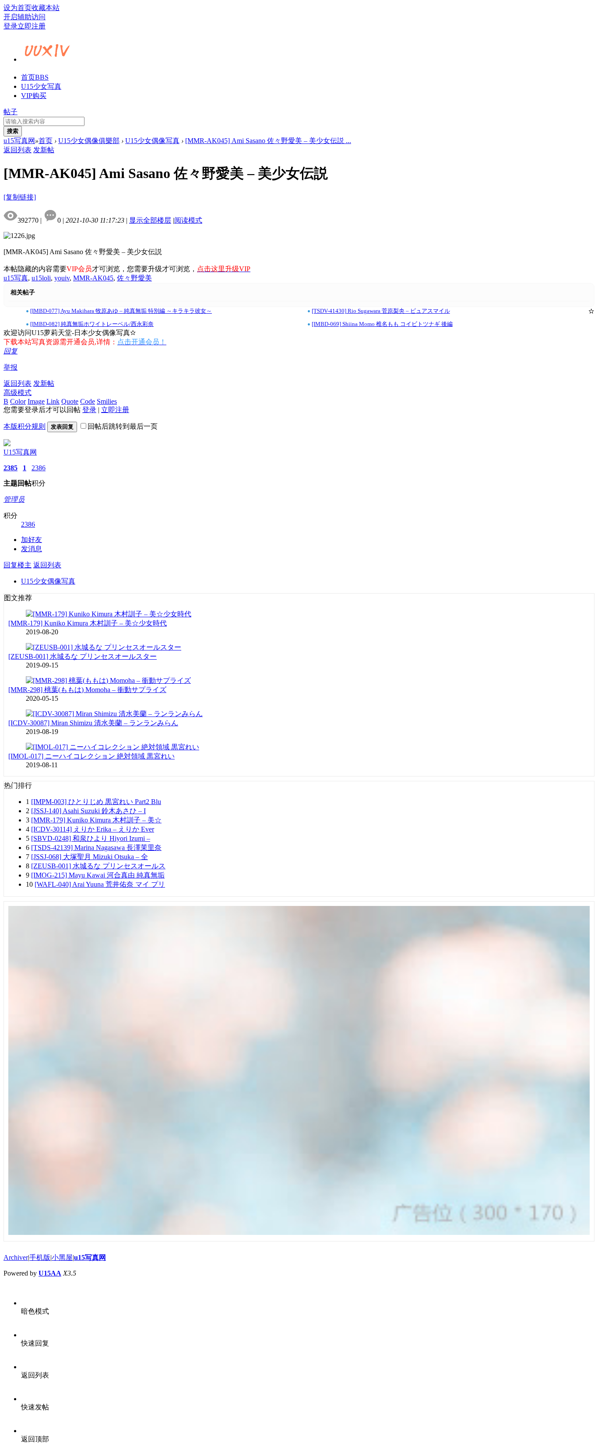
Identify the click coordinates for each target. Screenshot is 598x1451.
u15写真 (16, 278)
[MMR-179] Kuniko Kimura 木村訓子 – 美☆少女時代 (87, 623)
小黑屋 (62, 1257)
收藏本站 (46, 7)
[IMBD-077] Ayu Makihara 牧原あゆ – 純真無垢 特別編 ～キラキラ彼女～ (121, 311)
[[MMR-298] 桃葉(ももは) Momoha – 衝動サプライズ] (108, 680)
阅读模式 (188, 220)
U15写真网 (20, 452)
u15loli (41, 278)
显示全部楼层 (150, 220)
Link (53, 401)
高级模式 (18, 392)
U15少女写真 (41, 86)
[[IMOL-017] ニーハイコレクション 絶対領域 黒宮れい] (112, 747)
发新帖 (43, 150)
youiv (62, 278)
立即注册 (32, 26)
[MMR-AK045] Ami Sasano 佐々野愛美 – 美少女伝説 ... (268, 140)
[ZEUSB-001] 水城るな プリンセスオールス (98, 866)
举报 (11, 367)
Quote (69, 401)
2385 (11, 468)
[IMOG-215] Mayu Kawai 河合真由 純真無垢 (98, 875)
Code (87, 401)
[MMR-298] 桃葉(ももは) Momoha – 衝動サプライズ (87, 689)
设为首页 (18, 7)
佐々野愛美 (134, 278)
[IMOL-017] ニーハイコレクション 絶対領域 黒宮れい (91, 756)
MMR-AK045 (93, 278)
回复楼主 (18, 565)
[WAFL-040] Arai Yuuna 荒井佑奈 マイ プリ (100, 884)
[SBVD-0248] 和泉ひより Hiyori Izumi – (90, 838)
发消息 (31, 548)
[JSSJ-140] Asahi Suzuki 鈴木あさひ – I (88, 811)
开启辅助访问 (25, 17)
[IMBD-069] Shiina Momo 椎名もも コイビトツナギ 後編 (382, 324)
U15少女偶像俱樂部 (89, 140)
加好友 (31, 539)
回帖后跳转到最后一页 (123, 426)
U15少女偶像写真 (152, 140)
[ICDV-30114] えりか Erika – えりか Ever (92, 829)
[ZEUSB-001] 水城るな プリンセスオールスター (82, 656)
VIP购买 (33, 95)
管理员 (14, 499)
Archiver (16, 1257)
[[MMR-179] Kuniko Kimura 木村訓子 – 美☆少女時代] (108, 614)
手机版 (39, 1257)
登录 (11, 26)
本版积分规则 (25, 426)
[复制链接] (20, 197)
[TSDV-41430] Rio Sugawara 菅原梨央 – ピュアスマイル (381, 311)
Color (18, 401)
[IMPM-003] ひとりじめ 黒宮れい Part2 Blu (96, 801)
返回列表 (18, 150)
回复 (11, 351)
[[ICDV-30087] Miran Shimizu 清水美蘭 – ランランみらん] (114, 713)
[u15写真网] (47, 58)
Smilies (107, 401)
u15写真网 (19, 140)
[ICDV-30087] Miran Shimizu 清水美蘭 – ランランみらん (93, 723)
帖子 (11, 111)
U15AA (50, 1273)
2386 (39, 468)
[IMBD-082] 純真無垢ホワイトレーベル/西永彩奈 (92, 324)
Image (36, 401)
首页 (35, 77)
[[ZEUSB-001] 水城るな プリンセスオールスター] (103, 647)
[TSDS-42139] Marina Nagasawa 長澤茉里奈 (96, 847)
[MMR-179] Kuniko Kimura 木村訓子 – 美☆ (96, 820)
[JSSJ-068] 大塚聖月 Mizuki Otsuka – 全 (89, 856)
